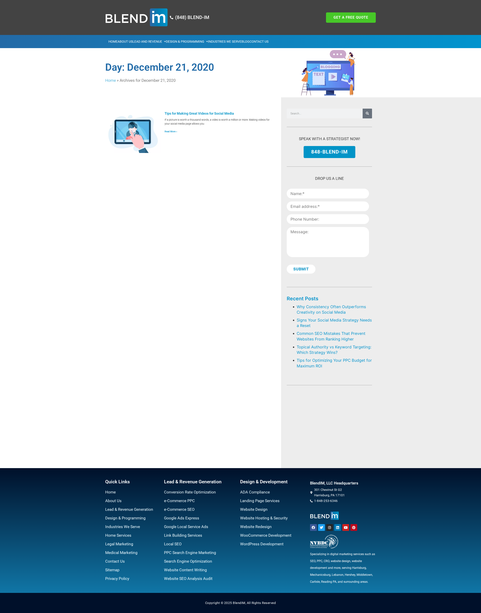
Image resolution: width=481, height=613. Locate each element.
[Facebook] (313, 527)
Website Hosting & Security (264, 518)
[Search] (367, 113)
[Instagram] (329, 527)
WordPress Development (262, 544)
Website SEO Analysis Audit (188, 578)
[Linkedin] (337, 527)
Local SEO (173, 544)
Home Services (118, 535)
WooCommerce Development (265, 535)
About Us (125, 41)
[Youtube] (345, 527)
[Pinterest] (353, 527)
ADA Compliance (255, 492)
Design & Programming (185, 41)
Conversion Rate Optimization (190, 492)
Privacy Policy (117, 578)
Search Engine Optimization (188, 561)
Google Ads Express (181, 518)
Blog (245, 41)
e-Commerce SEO (179, 509)
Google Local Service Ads (186, 526)
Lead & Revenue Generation (129, 509)
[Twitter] (321, 527)
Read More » (171, 131)
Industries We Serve (224, 41)
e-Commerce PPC (179, 501)
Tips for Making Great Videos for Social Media (199, 113)
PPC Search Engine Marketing (190, 552)
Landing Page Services (260, 501)
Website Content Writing (185, 570)
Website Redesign (256, 526)
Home (113, 41)
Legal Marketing (119, 544)
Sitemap (112, 570)
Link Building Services (183, 535)
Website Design (254, 509)
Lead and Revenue (147, 41)
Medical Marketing (121, 552)
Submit (301, 269)
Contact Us (259, 41)
